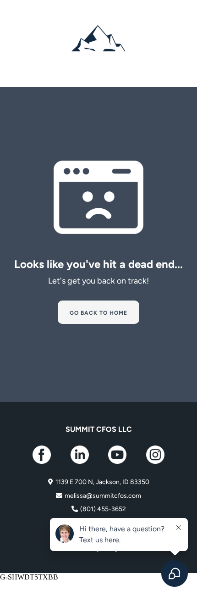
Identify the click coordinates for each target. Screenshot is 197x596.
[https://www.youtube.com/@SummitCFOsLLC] (117, 455)
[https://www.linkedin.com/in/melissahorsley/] (80, 455)
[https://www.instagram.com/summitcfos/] (156, 455)
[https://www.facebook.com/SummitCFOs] (42, 455)
